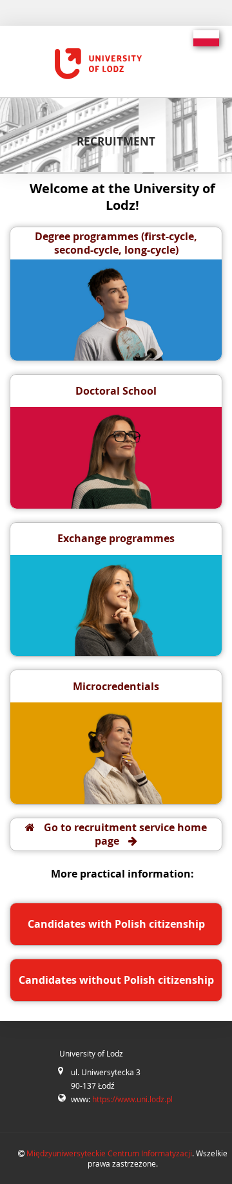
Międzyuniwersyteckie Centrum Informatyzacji (109, 1153)
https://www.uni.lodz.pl (132, 1099)
